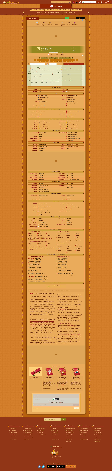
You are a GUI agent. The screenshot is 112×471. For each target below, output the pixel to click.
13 (66, 60)
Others (80, 9)
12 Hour (52, 54)
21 (48, 61)
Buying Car (41, 432)
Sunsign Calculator (98, 434)
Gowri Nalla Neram (84, 430)
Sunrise (35, 89)
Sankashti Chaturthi (65, 334)
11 (61, 60)
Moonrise (35, 91)
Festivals (59, 9)
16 (74, 60)
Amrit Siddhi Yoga (46, 324)
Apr (49, 57)
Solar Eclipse (13, 428)
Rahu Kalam (34, 183)
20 (45, 61)
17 (76, 60)
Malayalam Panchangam (99, 436)
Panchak (54, 428)
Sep (62, 57)
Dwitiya (40, 97)
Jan (42, 57)
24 (56, 61)
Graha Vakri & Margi (29, 436)
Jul (57, 57)
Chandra (60, 323)
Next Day (80, 64)
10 (58, 60)
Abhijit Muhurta (61, 309)
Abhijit (35, 175)
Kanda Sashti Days (84, 439)
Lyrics (72, 9)
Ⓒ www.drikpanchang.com (56, 457)
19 (42, 61)
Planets (68, 9)
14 (69, 60)
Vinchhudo (46, 321)
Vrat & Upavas (53, 9)
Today (73, 64)
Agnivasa (35, 207)
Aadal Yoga (61, 52)
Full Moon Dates (28, 428)
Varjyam (35, 189)
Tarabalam (62, 231)
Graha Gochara (28, 439)
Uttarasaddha (70, 97)
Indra (40, 103)
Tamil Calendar (83, 432)
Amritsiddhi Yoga (69, 430)
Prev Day (66, 64)
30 (71, 61)
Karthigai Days (83, 434)
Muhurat (47, 9)
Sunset (63, 89)
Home (31, 9)
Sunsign (35, 136)
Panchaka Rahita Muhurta (33, 256)
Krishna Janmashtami (76, 334)
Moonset (63, 91)
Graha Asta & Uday (28, 434)
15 (71, 60)
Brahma (40, 101)
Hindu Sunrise (97, 430)
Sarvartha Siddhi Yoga (37, 324)
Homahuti (35, 203)
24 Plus (62, 54)
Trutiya (40, 99)
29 (69, 61)
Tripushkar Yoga (35, 322)
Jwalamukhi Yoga (33, 325)
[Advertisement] (56, 36)
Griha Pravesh (41, 430)
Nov (67, 57)
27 (63, 61)
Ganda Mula (40, 321)
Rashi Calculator (97, 432)
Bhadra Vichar (55, 432)
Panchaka (35, 321)
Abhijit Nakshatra (55, 439)
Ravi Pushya (69, 436)
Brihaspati (69, 323)
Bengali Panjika (97, 439)
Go (63, 419)
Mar (47, 57)
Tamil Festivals (83, 436)
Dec (70, 57)
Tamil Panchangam (84, 428)
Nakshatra (63, 95)
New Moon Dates (28, 430)
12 (63, 60)
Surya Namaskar (71, 325)
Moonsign (35, 132)
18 (40, 61)
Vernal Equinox (14, 432)
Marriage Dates (42, 428)
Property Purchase (42, 434)
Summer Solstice (14, 434)
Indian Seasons (97, 428)
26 (61, 61)
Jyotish (64, 9)
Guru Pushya (69, 439)
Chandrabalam (35, 231)
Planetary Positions (28, 432)
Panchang (36, 9)
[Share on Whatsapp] (67, 18)
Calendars (41, 9)
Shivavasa (35, 210)
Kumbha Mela (97, 441)
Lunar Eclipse (13, 430)
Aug (60, 57)
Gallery (76, 9)
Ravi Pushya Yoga (44, 322)
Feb (44, 57)
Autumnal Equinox (14, 436)
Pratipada (41, 95)
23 (53, 61)
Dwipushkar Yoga (70, 432)
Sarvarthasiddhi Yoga (70, 428)
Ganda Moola (55, 430)
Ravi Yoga (52, 324)
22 (50, 61)
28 (66, 61)
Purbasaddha (70, 95)
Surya (63, 323)
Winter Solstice (14, 439)
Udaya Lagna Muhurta (61, 256)
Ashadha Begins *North (53, 52)
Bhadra (31, 321)
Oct (65, 57)
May (52, 57)
